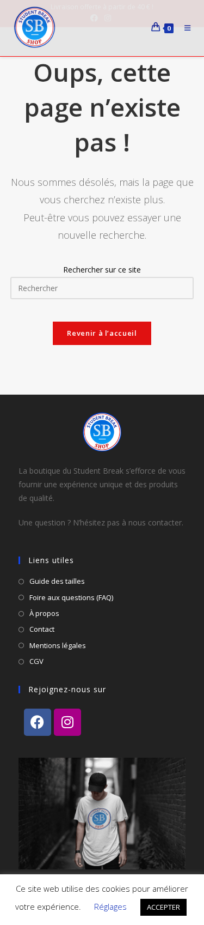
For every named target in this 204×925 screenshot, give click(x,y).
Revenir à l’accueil (102, 333)
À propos (44, 613)
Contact (41, 629)
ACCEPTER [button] (163, 907)
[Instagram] (67, 722)
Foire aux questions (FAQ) (71, 597)
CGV (36, 661)
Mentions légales (57, 645)
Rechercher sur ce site (102, 269)
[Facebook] (37, 722)
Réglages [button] (110, 906)
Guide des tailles (57, 581)
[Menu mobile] (185, 28)
